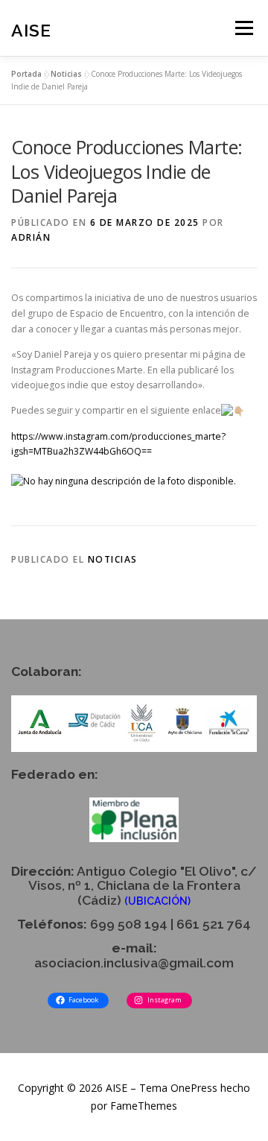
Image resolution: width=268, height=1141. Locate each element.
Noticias (66, 74)
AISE (31, 29)
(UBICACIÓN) (157, 901)
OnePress (193, 1088)
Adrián (31, 237)
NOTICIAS (113, 559)
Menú (243, 28)
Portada (26, 74)
